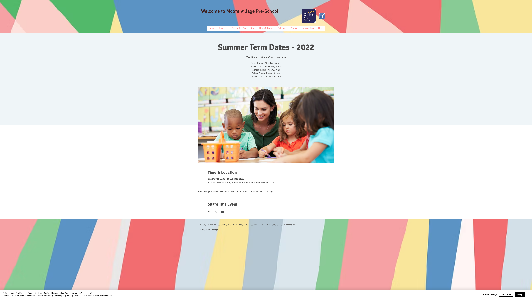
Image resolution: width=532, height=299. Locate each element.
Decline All (506, 294)
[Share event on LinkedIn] (222, 212)
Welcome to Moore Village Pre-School (239, 11)
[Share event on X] (215, 212)
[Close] (528, 294)
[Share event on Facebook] (209, 212)
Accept (520, 294)
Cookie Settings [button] (490, 294)
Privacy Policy (106, 295)
